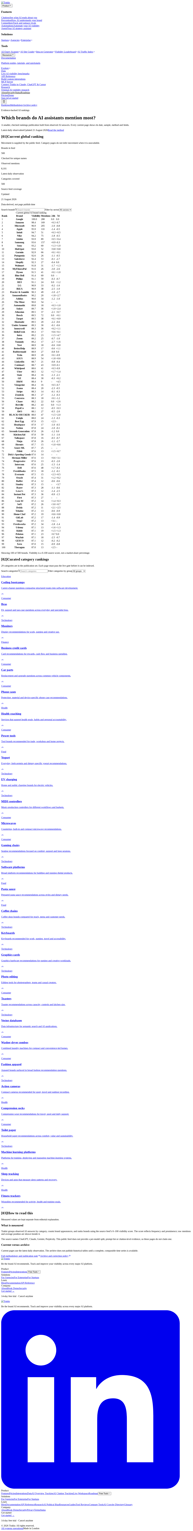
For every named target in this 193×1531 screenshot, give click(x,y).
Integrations (21, 1271)
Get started (13, 98)
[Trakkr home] (5, 2)
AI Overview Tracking (42, 1493)
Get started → (7, 1291)
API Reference (28, 1283)
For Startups (33, 1277)
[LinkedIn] (90, 1488)
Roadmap (93, 1493)
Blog (3, 1283)
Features (5, 1271)
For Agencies (7, 1277)
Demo (11, 95)
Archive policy (30, 105)
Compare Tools (96, 1504)
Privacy (30, 1510)
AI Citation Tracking (63, 1493)
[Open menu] (4, 101)
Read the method (56, 130)
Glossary (128, 1504)
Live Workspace (81, 1493)
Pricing (4, 95)
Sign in (4, 98)
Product (5, 6)
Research (39, 1504)
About (4, 1288)
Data (29, 1493)
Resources (7, 55)
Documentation (13, 1283)
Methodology (16, 105)
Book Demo (13, 1288)
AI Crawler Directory (114, 1504)
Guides (72, 1504)
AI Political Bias (51, 1504)
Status (43, 1510)
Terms (37, 1510)
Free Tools (33, 1272)
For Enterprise (20, 1277)
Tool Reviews (82, 1504)
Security (23, 1288)
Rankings (5, 105)
